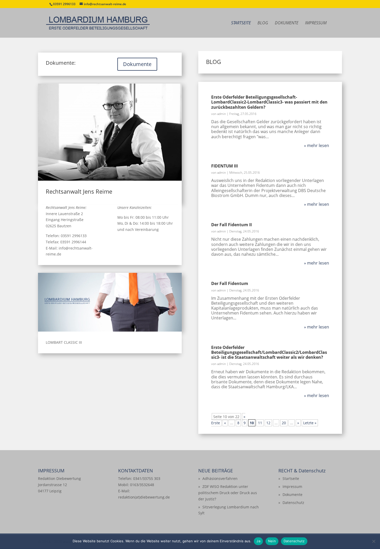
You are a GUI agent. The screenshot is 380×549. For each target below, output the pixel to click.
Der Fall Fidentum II (231, 225)
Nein (272, 541)
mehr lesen (318, 145)
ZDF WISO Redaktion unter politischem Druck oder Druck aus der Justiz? (227, 492)
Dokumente (286, 23)
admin (221, 114)
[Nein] (373, 541)
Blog (262, 23)
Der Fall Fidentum (229, 283)
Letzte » (309, 422)
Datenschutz (293, 502)
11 (260, 422)
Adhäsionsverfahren (220, 478)
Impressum (315, 23)
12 (268, 422)
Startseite (241, 23)
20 (284, 422)
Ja (258, 541)
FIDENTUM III (224, 166)
